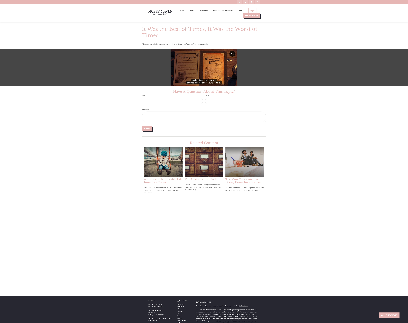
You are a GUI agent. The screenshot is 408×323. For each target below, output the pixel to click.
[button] (181, 11)
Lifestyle (179, 318)
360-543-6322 (158, 304)
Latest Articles (181, 321)
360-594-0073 (159, 307)
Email (207, 96)
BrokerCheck (243, 306)
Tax (178, 313)
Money (179, 316)
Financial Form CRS (204, 302)
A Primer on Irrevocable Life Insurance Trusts (163, 181)
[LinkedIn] (239, 2)
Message (145, 109)
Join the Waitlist (389, 315)
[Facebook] (251, 2)
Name (144, 96)
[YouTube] (245, 2)
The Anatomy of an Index (202, 179)
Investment (180, 306)
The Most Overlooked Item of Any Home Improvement (244, 181)
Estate (179, 309)
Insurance (180, 311)
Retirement (180, 304)
